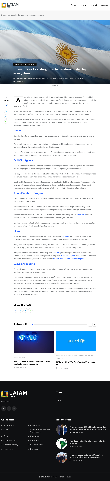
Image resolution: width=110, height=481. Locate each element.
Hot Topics (89, 355)
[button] (90, 325)
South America (19, 357)
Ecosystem (72, 355)
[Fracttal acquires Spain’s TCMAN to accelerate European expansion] (61, 457)
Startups (59, 358)
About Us (104, 5)
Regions (82, 5)
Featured (93, 5)
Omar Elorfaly (21, 78)
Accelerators (61, 355)
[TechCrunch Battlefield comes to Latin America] (61, 443)
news (60, 400)
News (73, 5)
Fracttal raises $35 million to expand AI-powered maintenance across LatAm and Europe (89, 429)
